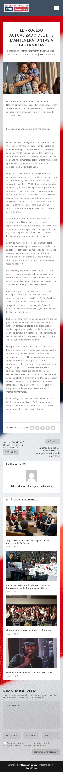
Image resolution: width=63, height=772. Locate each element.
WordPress (31, 768)
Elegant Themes (29, 765)
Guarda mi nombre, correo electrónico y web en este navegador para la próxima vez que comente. (30, 744)
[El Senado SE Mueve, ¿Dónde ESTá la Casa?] (31, 610)
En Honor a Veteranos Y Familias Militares (29, 672)
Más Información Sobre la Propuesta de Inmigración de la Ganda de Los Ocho (28, 586)
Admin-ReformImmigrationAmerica (37, 50)
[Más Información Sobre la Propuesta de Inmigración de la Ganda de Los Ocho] (31, 566)
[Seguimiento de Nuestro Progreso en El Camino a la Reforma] (31, 521)
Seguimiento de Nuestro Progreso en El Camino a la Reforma (27, 541)
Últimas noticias (29, 54)
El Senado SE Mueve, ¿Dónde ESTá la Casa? (29, 630)
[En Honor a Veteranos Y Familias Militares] (31, 653)
